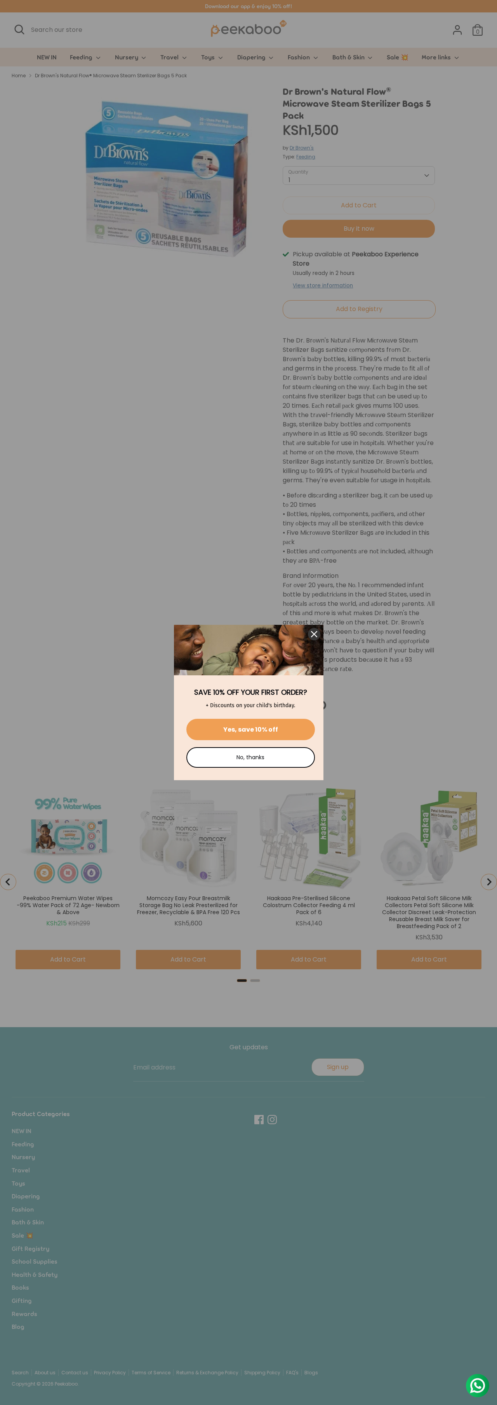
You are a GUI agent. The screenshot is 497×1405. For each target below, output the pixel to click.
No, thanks (250, 757)
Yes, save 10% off (250, 729)
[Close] (314, 634)
